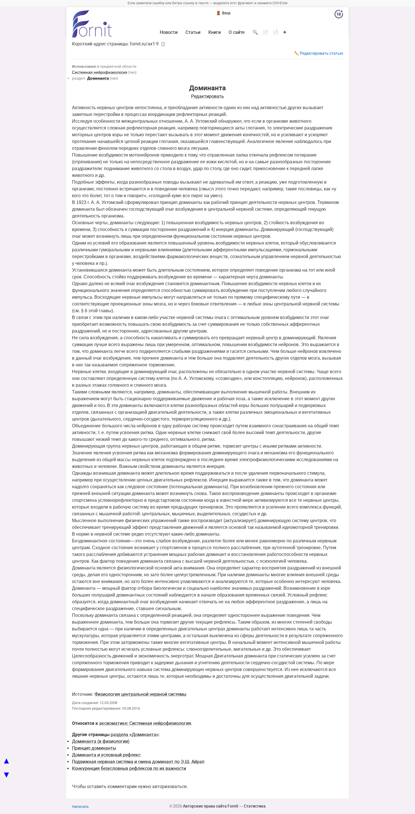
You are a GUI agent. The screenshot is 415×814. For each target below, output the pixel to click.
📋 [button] (163, 44)
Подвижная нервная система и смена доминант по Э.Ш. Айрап (138, 761)
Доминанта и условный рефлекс (106, 755)
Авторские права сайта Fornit (210, 806)
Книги (214, 32)
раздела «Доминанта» (135, 734)
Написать (80, 806)
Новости (169, 32)
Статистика (255, 806)
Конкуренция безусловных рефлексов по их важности (129, 768)
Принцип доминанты (94, 748)
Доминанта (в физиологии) (101, 741)
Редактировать (207, 96)
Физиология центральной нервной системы (140, 694)
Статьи (192, 32)
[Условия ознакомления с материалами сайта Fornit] (339, 15)
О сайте (236, 32)
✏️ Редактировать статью (318, 53)
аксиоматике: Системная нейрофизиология (145, 723)
